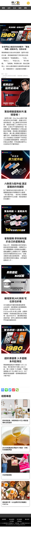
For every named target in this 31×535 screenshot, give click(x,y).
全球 (9, 8)
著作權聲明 (19, 519)
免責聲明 (4, 519)
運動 (25, 8)
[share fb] (2, 390)
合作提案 (12, 521)
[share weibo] (13, 390)
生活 (14, 8)
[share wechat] (17, 390)
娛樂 (20, 8)
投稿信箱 (19, 521)
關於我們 (27, 519)
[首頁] (15, 3)
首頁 (2, 74)
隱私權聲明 (11, 519)
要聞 (3, 8)
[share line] (6, 390)
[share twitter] (10, 390)
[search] (28, 3)
